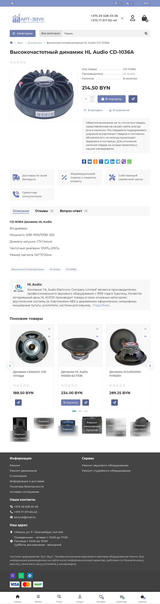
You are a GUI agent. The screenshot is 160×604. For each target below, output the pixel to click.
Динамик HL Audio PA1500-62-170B (74, 374)
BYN (146, 3)
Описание (21, 211)
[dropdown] (12, 3)
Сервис (88, 458)
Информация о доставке (27, 481)
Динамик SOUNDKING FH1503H (125, 374)
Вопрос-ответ (73, 211)
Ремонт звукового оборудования (105, 465)
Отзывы (43, 211)
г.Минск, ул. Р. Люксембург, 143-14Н (38, 532)
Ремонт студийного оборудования (106, 470)
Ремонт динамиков (23, 470)
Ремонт (15, 465)
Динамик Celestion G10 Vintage (29, 374)
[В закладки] (49, 329)
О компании (18, 475)
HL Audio (129, 73)
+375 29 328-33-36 (104, 16)
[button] (74, 411)
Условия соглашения (24, 491)
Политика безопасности (27, 486)
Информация (21, 458)
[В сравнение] (49, 336)
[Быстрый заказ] (133, 99)
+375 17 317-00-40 (104, 20)
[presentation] (10, 365)
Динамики (35, 42)
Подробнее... (102, 305)
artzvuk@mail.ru (25, 517)
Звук (20, 42)
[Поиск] (146, 33)
